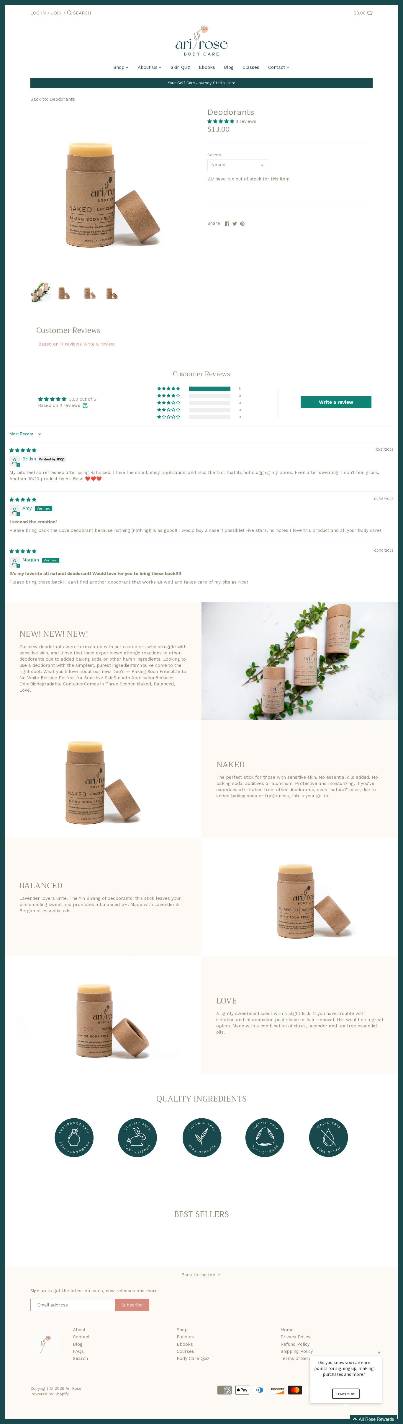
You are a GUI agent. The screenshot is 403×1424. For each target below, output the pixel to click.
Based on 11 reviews (60, 344)
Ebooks (185, 1344)
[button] (221, 121)
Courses (185, 1351)
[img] (22, 450)
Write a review (99, 344)
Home (287, 1329)
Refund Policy (295, 1344)
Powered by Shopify (49, 1394)
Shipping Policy (297, 1351)
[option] (40, 292)
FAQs (78, 1351)
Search (80, 1358)
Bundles (185, 1337)
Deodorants (62, 99)
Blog (78, 1344)
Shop (182, 1329)
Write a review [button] (336, 402)
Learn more (346, 1394)
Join (56, 13)
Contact (81, 1337)
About (79, 1329)
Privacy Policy (295, 1337)
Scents (214, 154)
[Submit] (69, 13)
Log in (38, 13)
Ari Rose (73, 1388)
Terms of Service (299, 1358)
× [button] (379, 1352)
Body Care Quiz (193, 1358)
